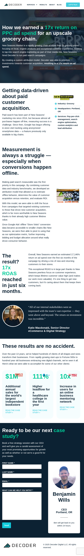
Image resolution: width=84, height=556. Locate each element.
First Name (8, 463)
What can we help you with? (17, 490)
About (52, 5)
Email (5, 481)
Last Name (8, 472)
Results (43, 5)
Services (31, 5)
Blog (59, 5)
